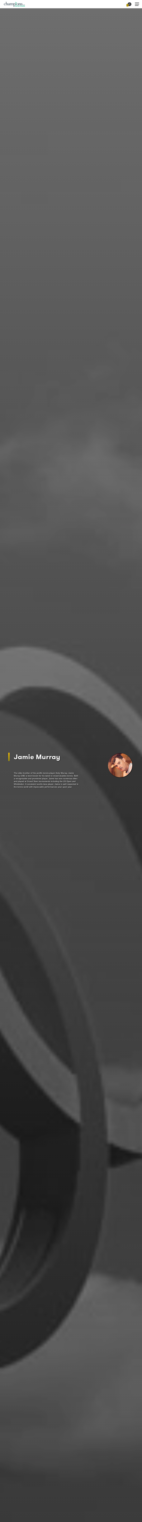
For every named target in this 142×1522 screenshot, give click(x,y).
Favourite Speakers (127, 5)
